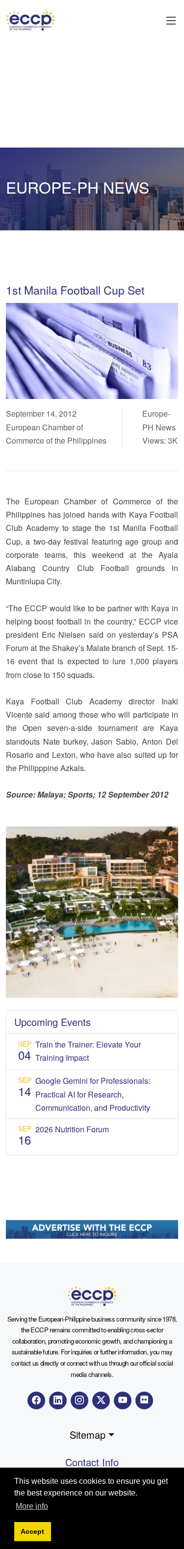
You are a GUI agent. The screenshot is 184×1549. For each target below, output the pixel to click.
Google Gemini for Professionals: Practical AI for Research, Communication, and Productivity (92, 1094)
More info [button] (32, 1506)
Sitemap (87, 1434)
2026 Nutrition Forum (72, 1129)
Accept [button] (32, 1531)
